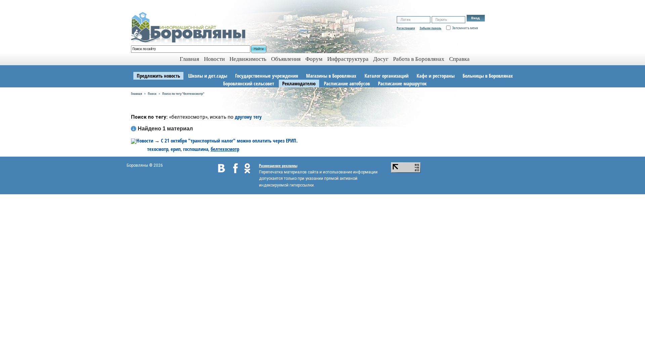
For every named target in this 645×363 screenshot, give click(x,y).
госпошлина (195, 149)
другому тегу (248, 116)
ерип (176, 149)
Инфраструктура (348, 59)
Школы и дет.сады (207, 75)
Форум (313, 59)
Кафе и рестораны (436, 75)
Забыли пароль (430, 28)
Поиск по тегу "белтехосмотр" (183, 93)
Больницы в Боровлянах (488, 75)
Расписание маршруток (402, 83)
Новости (214, 59)
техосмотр (157, 149)
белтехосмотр (225, 149)
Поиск (152, 93)
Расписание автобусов (347, 83)
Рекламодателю (299, 83)
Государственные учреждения (266, 75)
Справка (459, 59)
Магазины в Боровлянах (331, 75)
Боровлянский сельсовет (248, 83)
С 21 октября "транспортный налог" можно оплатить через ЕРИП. (229, 140)
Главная (136, 93)
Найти (259, 49)
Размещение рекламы (278, 165)
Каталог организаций (386, 75)
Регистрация (406, 28)
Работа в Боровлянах (418, 59)
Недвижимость (247, 59)
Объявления (286, 59)
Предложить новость (158, 75)
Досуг (380, 59)
